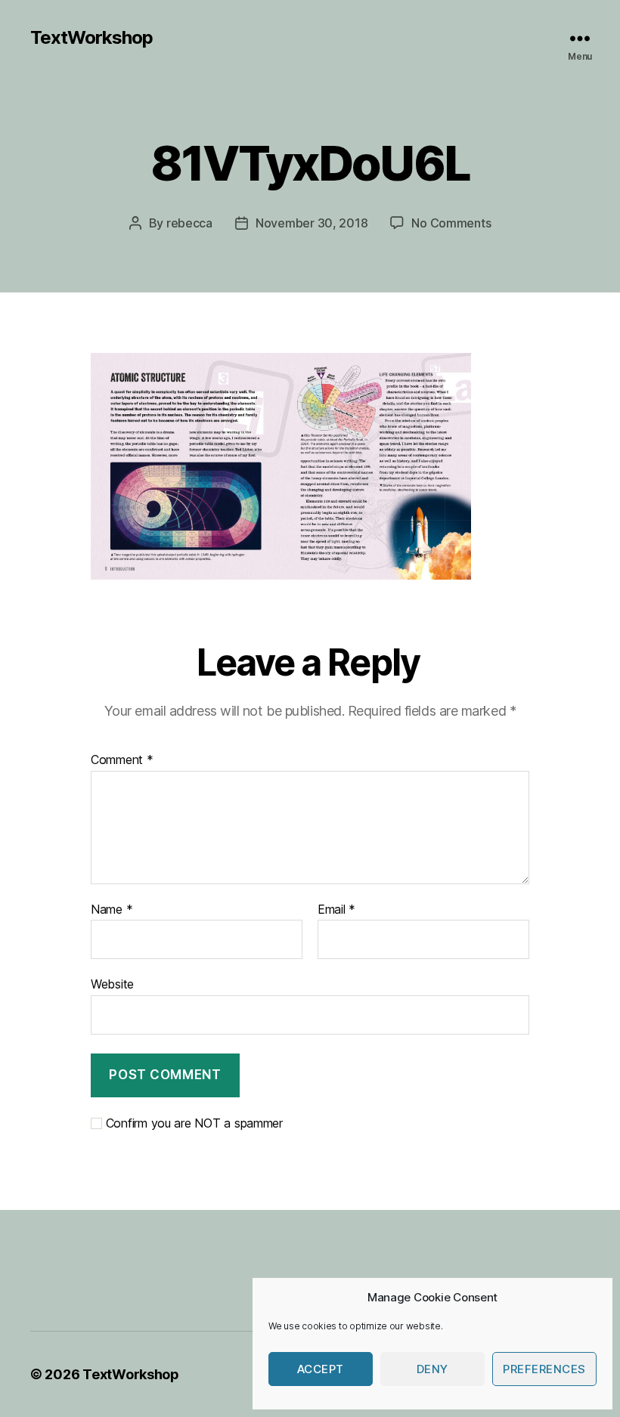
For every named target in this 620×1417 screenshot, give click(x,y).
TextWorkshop (91, 38)
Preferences (544, 1369)
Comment (122, 760)
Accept (320, 1369)
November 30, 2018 (311, 222)
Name (111, 910)
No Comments (451, 222)
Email (336, 910)
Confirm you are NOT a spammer (192, 1123)
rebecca (189, 222)
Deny (432, 1369)
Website (112, 984)
